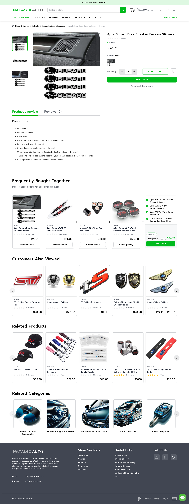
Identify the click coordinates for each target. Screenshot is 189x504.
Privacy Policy (121, 455)
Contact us (95, 17)
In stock (112, 42)
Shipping (53, 17)
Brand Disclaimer (122, 469)
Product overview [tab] (25, 111)
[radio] (108, 38)
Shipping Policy (122, 459)
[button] (26, 222)
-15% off (151, 234)
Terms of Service (122, 466)
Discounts (79, 17)
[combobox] (87, 10)
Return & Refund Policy (125, 462)
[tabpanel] (56, 139)
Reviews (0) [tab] (53, 111)
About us (40, 17)
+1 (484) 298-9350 (33, 481)
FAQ (116, 477)
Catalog (81, 459)
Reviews (66, 17)
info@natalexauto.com (34, 476)
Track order (83, 455)
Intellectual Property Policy (127, 473)
